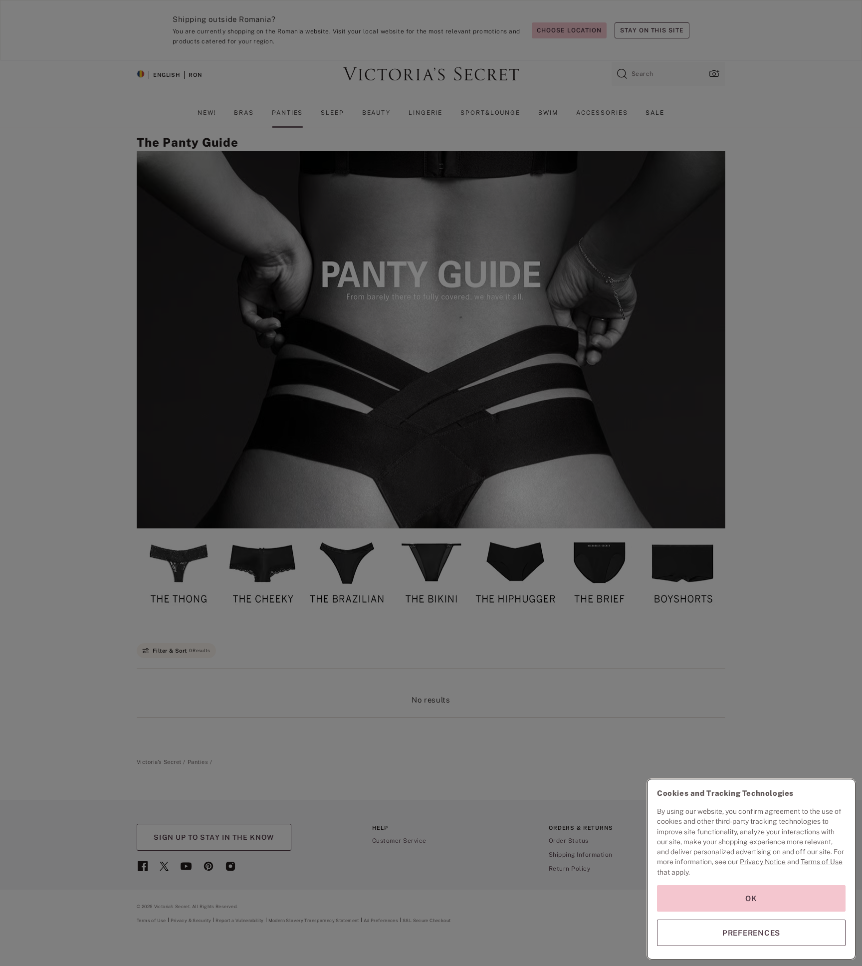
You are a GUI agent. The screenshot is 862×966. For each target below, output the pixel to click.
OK (751, 898)
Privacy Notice (763, 862)
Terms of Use (822, 862)
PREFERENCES (751, 933)
